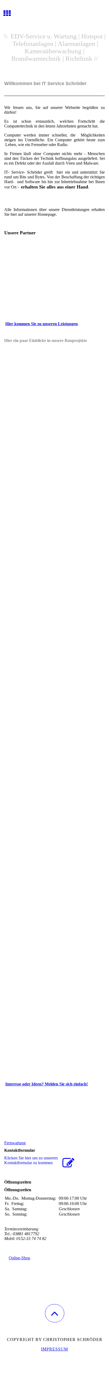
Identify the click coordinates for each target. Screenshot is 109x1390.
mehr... (10, 1069)
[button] (54, 1313)
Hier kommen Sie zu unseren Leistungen (41, 324)
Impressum (54, 1349)
